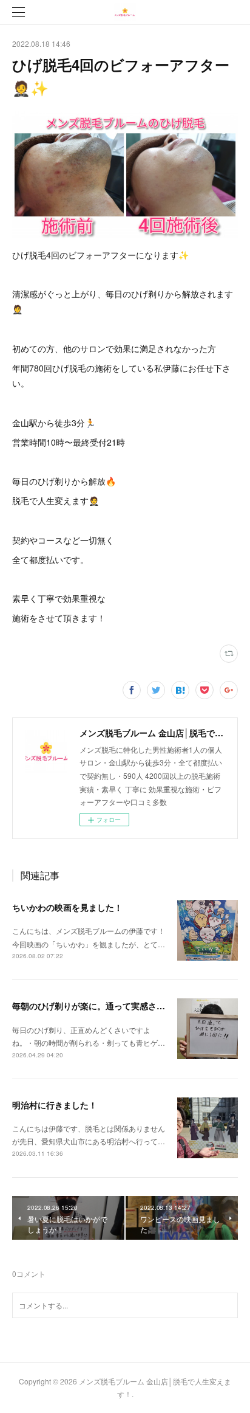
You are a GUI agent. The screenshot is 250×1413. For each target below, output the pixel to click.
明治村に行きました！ (54, 1105)
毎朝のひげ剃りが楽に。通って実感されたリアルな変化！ (122, 1006)
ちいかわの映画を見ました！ (67, 907)
